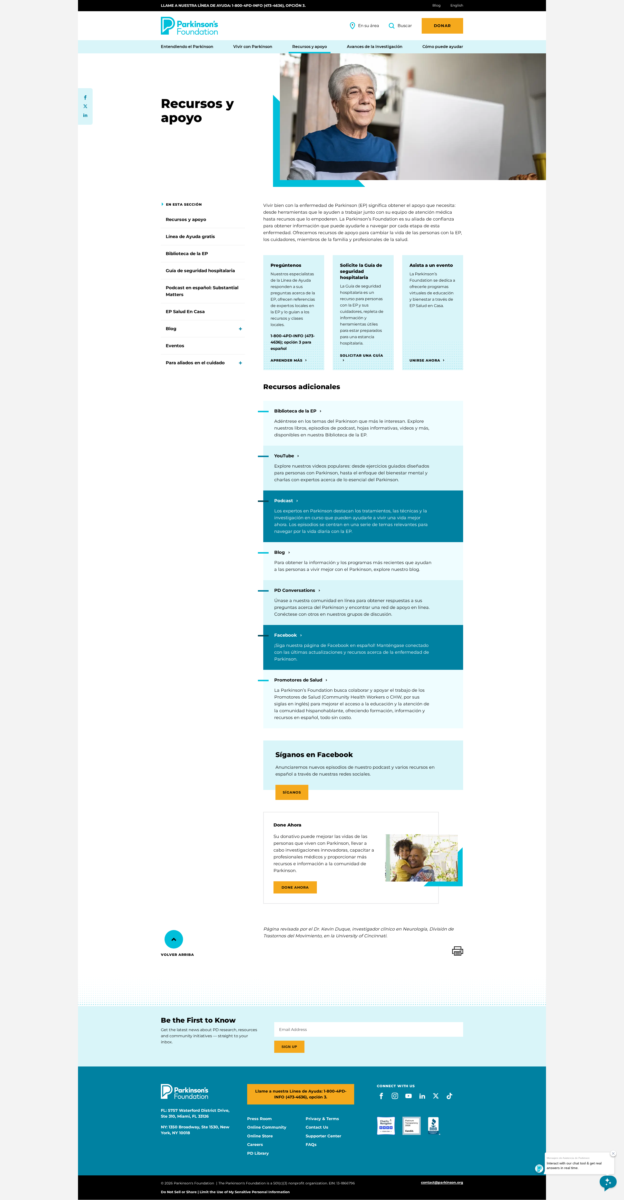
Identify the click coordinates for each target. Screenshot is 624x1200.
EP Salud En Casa (185, 311)
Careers (255, 1144)
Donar (442, 25)
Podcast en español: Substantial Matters (202, 291)
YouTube (284, 456)
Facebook (286, 635)
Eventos (175, 345)
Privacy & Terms (322, 1119)
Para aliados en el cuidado (195, 362)
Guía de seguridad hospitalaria (200, 270)
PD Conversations (295, 590)
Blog (171, 328)
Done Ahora (295, 887)
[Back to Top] (174, 939)
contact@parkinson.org (442, 1182)
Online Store (260, 1136)
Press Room (259, 1119)
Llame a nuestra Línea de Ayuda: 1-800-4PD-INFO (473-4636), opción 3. (233, 5)
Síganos (292, 792)
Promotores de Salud (298, 680)
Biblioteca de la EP (187, 253)
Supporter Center (323, 1136)
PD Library (258, 1153)
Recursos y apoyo (186, 219)
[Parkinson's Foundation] (189, 26)
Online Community (266, 1127)
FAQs (311, 1144)
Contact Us (317, 1127)
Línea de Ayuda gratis (190, 236)
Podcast (284, 500)
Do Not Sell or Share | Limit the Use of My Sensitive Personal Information (225, 1192)
